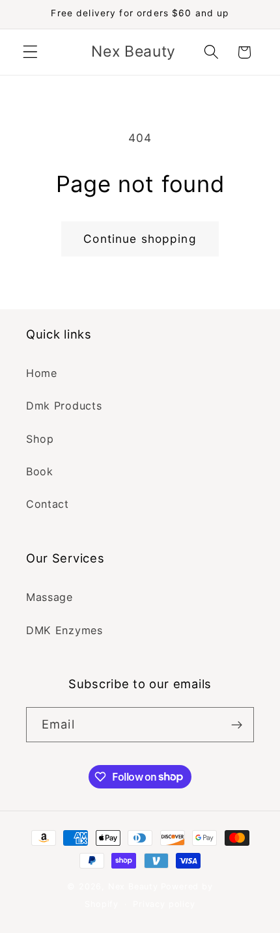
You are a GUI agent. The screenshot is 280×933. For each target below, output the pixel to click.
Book (39, 471)
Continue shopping (140, 238)
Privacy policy (164, 904)
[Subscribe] (236, 724)
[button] (30, 52)
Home (41, 373)
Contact (47, 503)
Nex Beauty (133, 886)
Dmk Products (64, 405)
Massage (49, 597)
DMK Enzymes (64, 630)
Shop (40, 438)
